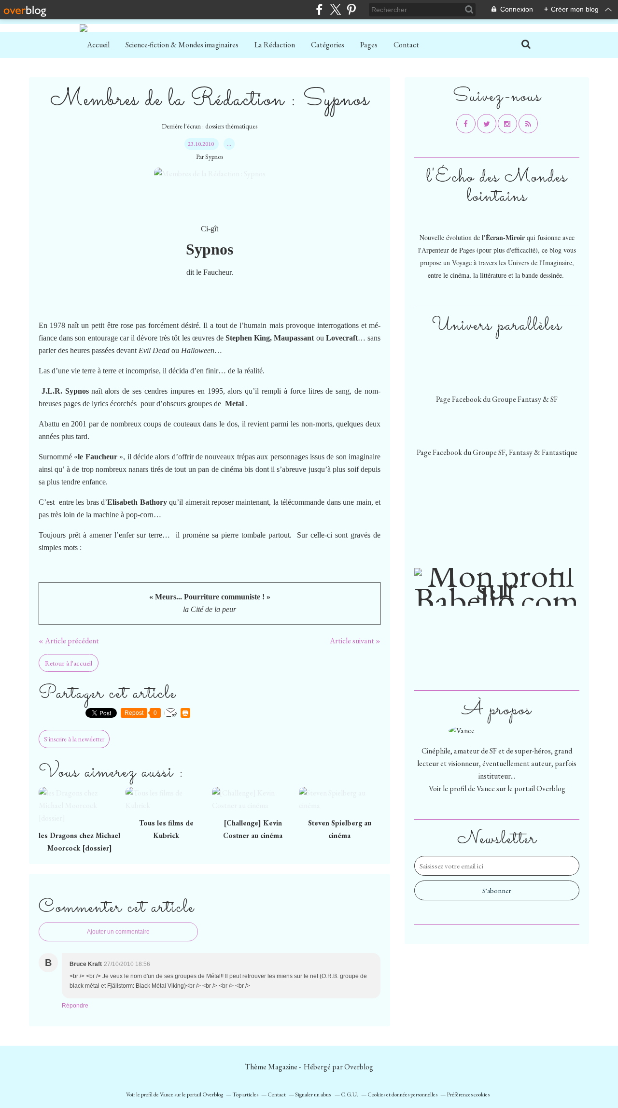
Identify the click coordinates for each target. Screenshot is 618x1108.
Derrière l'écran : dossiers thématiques (209, 126)
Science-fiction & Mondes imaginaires (182, 45)
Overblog (358, 1067)
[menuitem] (98, 45)
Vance (486, 788)
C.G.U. (349, 1094)
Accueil (98, 45)
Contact (406, 45)
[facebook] (319, 9)
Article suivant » (355, 641)
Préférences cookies (468, 1094)
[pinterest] (351, 9)
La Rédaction (274, 45)
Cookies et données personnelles (402, 1094)
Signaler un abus (313, 1094)
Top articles (245, 1094)
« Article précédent (69, 641)
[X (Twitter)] (335, 9)
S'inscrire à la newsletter (74, 739)
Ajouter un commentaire (118, 931)
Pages (369, 45)
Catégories (327, 45)
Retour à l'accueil (68, 663)
